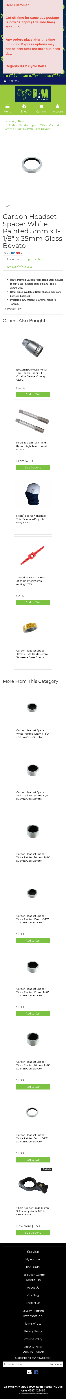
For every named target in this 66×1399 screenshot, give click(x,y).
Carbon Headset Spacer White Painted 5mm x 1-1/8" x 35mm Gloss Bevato (32, 1138)
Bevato (22, 121)
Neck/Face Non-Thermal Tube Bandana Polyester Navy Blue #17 (31, 519)
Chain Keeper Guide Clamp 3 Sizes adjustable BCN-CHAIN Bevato (32, 1211)
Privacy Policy (33, 1331)
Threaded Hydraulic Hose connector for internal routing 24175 (31, 581)
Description (13, 259)
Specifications (35, 259)
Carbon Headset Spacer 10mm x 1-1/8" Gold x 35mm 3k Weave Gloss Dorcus (32, 654)
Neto (45, 1393)
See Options (33, 467)
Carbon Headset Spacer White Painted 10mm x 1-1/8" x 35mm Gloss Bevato (32, 733)
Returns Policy (33, 1339)
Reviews (11, 266)
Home (10, 121)
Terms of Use (33, 1323)
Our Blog (33, 1295)
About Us (33, 1287)
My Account (33, 1259)
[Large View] (8, 205)
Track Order (33, 1267)
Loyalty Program (33, 1310)
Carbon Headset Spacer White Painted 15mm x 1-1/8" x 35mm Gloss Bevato (32, 795)
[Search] (5, 81)
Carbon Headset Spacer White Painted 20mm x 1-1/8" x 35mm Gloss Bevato (33, 857)
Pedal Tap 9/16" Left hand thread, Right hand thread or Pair (31, 446)
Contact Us (33, 1303)
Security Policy (33, 1346)
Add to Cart (33, 394)
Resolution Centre (33, 1274)
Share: (7, 253)
